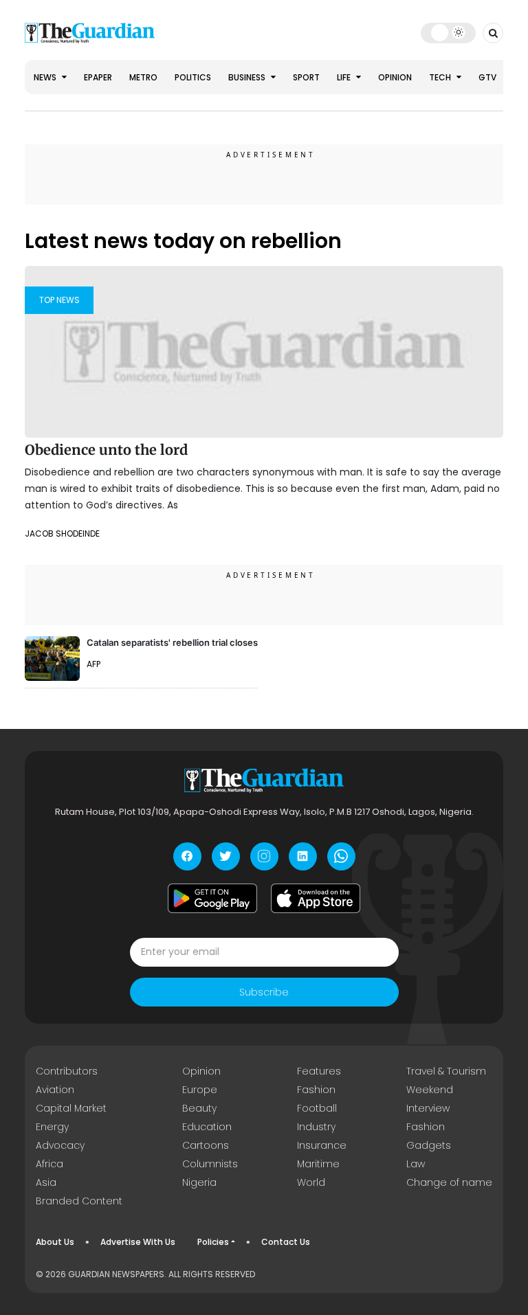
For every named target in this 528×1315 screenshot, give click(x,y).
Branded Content (79, 1201)
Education (207, 1127)
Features (319, 1071)
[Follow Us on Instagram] (264, 856)
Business (247, 77)
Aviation (55, 1090)
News (46, 77)
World (311, 1182)
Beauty (199, 1108)
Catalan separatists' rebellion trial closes (172, 642)
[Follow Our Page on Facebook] (187, 856)
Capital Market (71, 1108)
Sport (306, 77)
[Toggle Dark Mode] (448, 32)
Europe (199, 1090)
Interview (428, 1108)
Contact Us (285, 1242)
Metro (143, 77)
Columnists (210, 1164)
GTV (487, 77)
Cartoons (205, 1145)
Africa (49, 1164)
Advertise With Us (137, 1242)
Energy (52, 1127)
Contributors (67, 1071)
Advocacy (60, 1145)
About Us (55, 1242)
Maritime (318, 1164)
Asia (46, 1182)
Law (415, 1164)
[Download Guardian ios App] (315, 898)
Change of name (449, 1182)
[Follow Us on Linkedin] (303, 856)
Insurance (321, 1145)
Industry (316, 1127)
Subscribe (264, 992)
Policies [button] (213, 1242)
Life (345, 77)
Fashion (316, 1090)
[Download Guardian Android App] (212, 898)
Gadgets (428, 1145)
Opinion (395, 77)
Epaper (98, 77)
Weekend (429, 1090)
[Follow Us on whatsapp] (341, 856)
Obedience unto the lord (106, 449)
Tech (441, 77)
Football (317, 1108)
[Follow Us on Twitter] (226, 856)
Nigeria (199, 1182)
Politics (193, 77)
